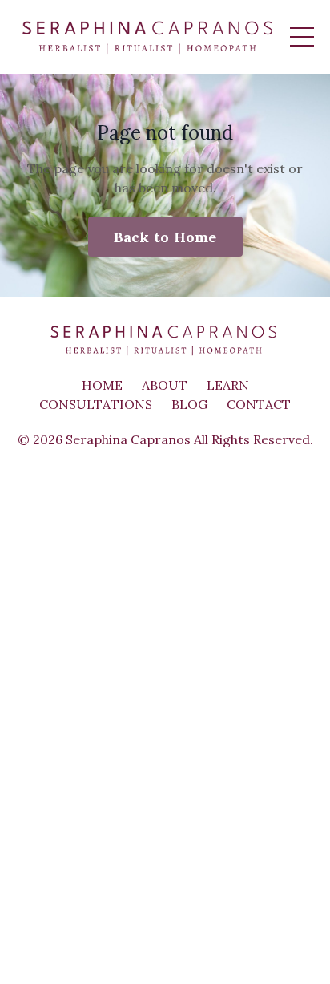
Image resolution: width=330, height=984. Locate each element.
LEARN (228, 385)
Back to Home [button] (165, 237)
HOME (102, 385)
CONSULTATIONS (95, 404)
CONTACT (259, 404)
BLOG (189, 404)
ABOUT (164, 385)
